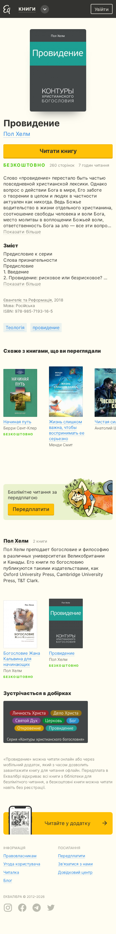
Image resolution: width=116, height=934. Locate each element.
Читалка (11, 872)
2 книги (25, 541)
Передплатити (31, 509)
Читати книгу (58, 151)
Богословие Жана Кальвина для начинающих (21, 658)
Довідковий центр (75, 872)
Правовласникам (20, 855)
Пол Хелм (16, 134)
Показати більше (22, 231)
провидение (46, 327)
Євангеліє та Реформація (27, 300)
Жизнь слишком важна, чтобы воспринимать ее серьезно (66, 430)
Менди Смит (61, 444)
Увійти (102, 9)
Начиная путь (17, 421)
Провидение (62, 653)
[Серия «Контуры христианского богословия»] (45, 722)
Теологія (15, 327)
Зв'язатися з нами (75, 863)
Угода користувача (21, 863)
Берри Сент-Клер (20, 428)
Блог (7, 880)
